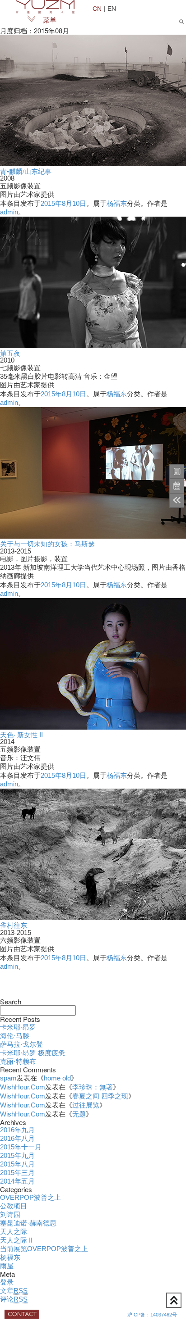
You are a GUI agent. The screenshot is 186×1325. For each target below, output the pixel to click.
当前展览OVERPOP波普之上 (44, 1248)
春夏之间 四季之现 (100, 1096)
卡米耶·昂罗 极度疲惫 (32, 1053)
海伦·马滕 (14, 1035)
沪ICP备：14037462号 (152, 1314)
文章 (14, 1290)
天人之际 (13, 1231)
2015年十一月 (21, 1147)
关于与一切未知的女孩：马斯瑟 (47, 543)
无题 (79, 1114)
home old (57, 1078)
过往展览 (85, 1105)
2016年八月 (17, 1138)
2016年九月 (17, 1130)
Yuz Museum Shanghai (45, 7)
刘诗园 (10, 1214)
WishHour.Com (22, 1087)
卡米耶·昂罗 (18, 1027)
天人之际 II (16, 1240)
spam (8, 1078)
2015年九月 (17, 1155)
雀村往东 (13, 925)
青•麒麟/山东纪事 (25, 171)
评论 (14, 1299)
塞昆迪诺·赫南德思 (28, 1223)
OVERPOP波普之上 (30, 1197)
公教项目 (13, 1206)
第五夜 (10, 353)
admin (9, 212)
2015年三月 (17, 1172)
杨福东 (117, 203)
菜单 (49, 20)
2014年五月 (17, 1181)
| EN (110, 8)
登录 (7, 1282)
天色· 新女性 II (21, 734)
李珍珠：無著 (92, 1087)
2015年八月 (17, 1164)
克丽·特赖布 (18, 1061)
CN (97, 8)
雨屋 (7, 1266)
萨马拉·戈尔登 (21, 1044)
